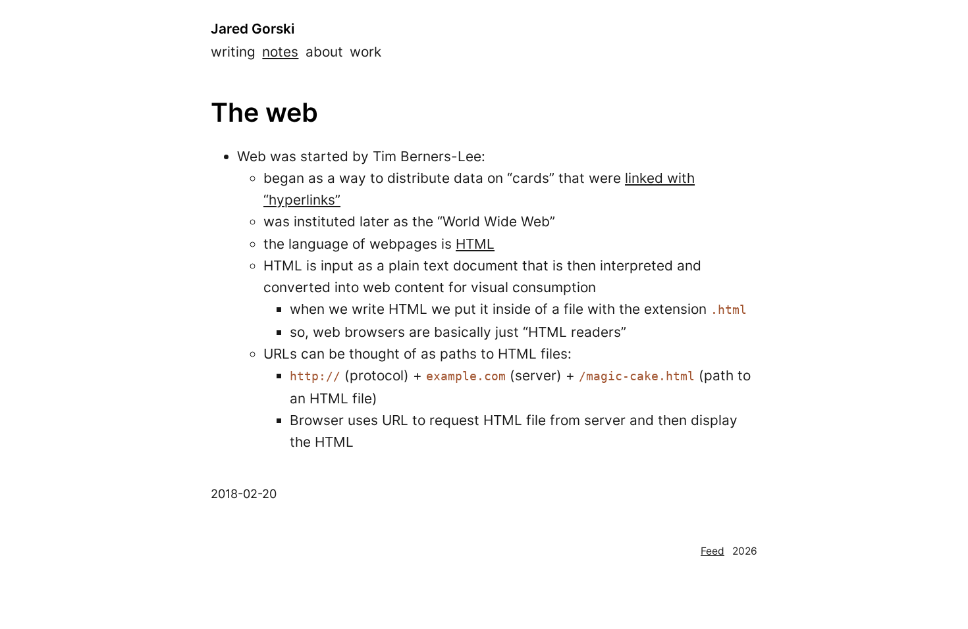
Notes (280, 51)
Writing (233, 51)
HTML (475, 244)
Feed (712, 551)
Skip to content (49, 12)
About (324, 51)
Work (365, 51)
